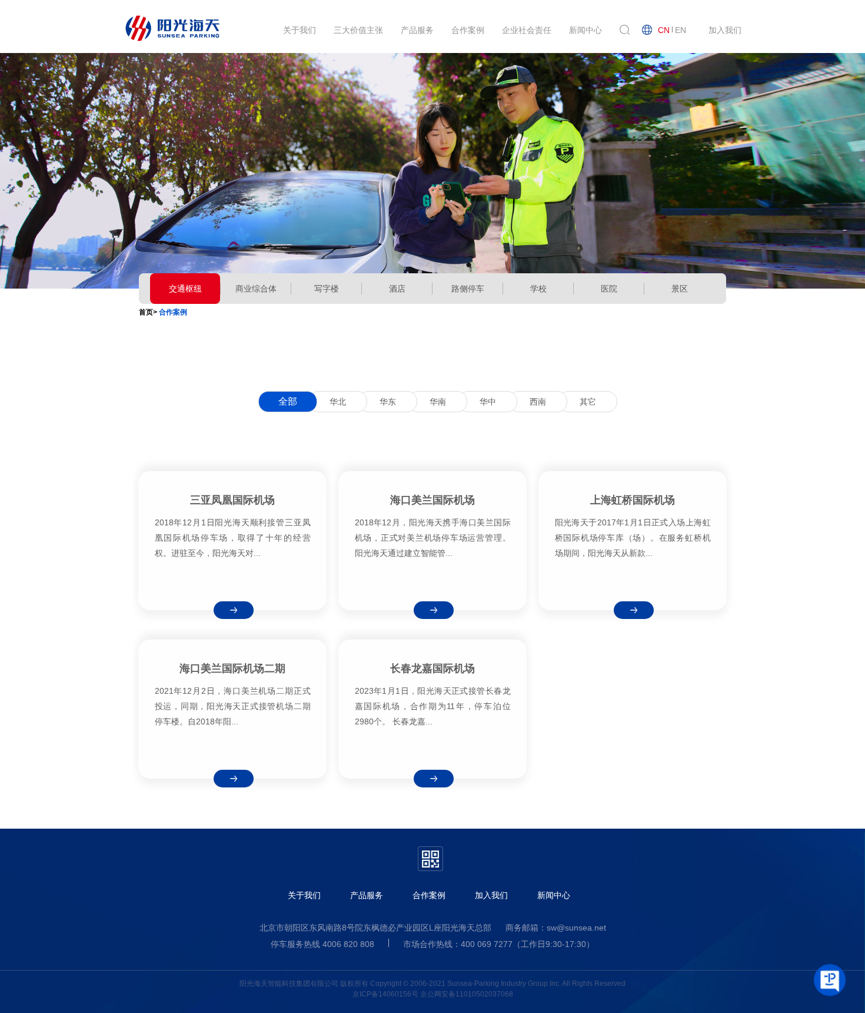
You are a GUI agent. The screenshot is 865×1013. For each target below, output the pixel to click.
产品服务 (366, 895)
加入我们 (491, 895)
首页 (146, 312)
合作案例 (428, 895)
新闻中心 (553, 895)
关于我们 (304, 895)
